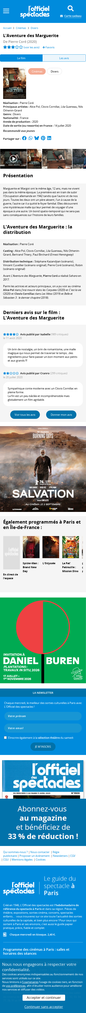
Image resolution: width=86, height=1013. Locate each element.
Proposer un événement (34, 856)
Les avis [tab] (64, 58)
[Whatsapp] (30, 139)
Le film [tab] (21, 58)
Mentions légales (22, 859)
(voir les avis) (31, 47)
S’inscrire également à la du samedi (40, 738)
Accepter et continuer (44, 997)
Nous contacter (39, 852)
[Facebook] (24, 139)
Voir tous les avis (25, 415)
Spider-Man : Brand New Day (30, 567)
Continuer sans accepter (43, 1006)
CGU (6, 859)
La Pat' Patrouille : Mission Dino (70, 567)
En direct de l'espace (10, 576)
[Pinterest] (43, 139)
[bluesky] (37, 139)
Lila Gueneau (69, 107)
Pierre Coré (27, 103)
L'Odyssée (49, 563)
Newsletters (60, 856)
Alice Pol (35, 107)
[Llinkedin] (49, 139)
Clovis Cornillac (50, 107)
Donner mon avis (61, 415)
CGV (72, 856)
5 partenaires (30, 982)
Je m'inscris (43, 747)
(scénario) (53, 261)
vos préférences (15, 986)
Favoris (49, 47)
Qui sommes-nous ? (15, 852)
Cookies (41, 859)
